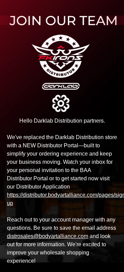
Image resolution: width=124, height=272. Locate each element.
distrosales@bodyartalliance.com (47, 236)
